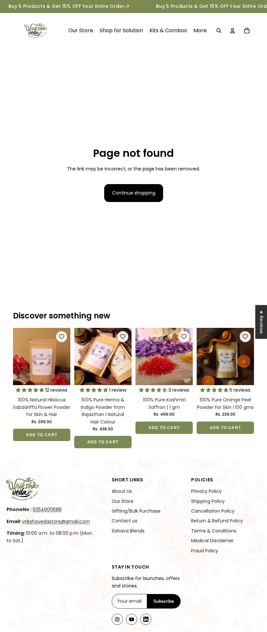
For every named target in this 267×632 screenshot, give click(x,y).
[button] (30, 390)
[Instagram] (117, 619)
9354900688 (47, 509)
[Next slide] (65, 356)
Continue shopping (133, 193)
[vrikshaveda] (51, 489)
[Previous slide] (18, 356)
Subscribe (163, 601)
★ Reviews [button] (261, 321)
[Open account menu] (232, 30)
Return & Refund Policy (217, 521)
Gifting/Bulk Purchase (136, 511)
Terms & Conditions (213, 531)
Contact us (124, 521)
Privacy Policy (206, 491)
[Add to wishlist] (61, 336)
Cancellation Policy (212, 511)
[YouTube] (131, 619)
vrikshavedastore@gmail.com (56, 521)
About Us (122, 491)
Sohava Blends (128, 531)
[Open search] (219, 30)
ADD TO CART (41, 435)
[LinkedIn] (145, 619)
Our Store (123, 501)
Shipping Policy (208, 501)
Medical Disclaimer (212, 540)
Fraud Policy (204, 550)
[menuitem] (200, 30)
